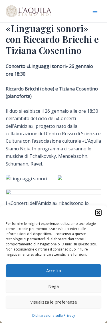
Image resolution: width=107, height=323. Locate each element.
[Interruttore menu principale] (95, 11)
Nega (53, 286)
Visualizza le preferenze (53, 302)
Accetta (53, 270)
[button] (98, 212)
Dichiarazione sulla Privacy (53, 315)
